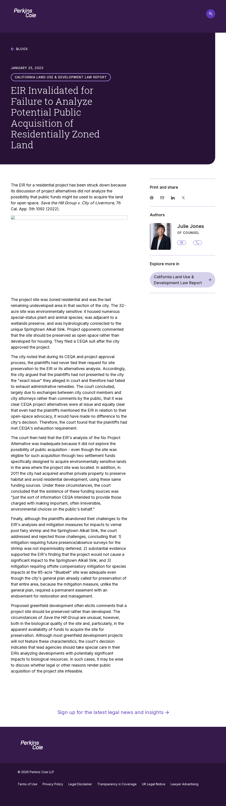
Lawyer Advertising (184, 784)
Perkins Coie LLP (42, 772)
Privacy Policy (53, 784)
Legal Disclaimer (80, 784)
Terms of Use (27, 784)
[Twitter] (183, 198)
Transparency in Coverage (117, 784)
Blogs (22, 49)
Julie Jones (190, 226)
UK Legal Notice (153, 784)
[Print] (151, 198)
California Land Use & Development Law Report (178, 279)
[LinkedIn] (173, 198)
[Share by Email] (162, 198)
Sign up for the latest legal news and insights (110, 712)
